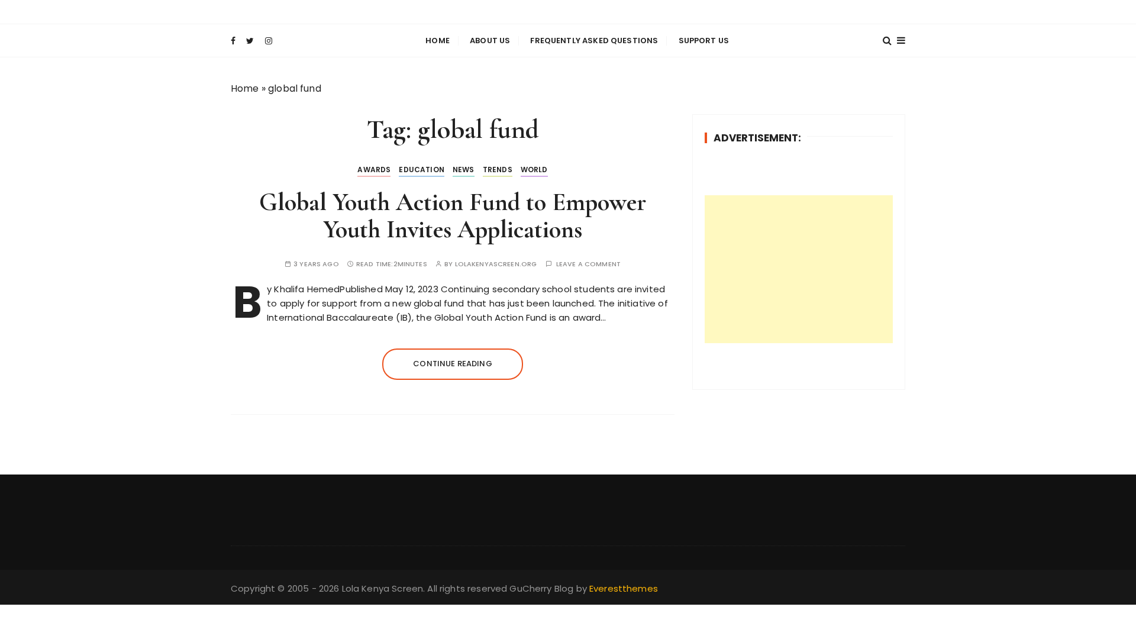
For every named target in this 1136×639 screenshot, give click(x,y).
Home (437, 40)
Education (421, 169)
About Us (490, 40)
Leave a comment (588, 264)
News (464, 169)
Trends (497, 169)
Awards (373, 169)
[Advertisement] (799, 269)
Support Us (704, 40)
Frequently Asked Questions (594, 40)
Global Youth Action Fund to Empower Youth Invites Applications (452, 215)
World (534, 169)
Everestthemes (623, 588)
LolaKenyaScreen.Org (496, 264)
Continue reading (452, 363)
